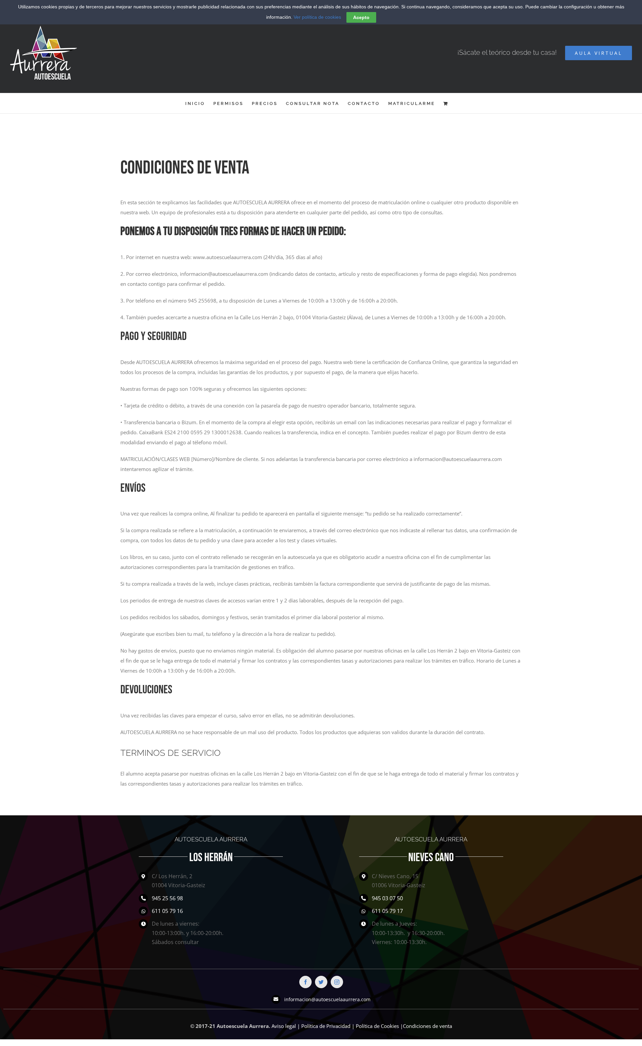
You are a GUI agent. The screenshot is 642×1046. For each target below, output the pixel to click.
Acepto (361, 17)
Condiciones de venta (427, 1026)
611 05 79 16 (167, 911)
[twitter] (321, 982)
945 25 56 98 (167, 898)
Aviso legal (284, 1026)
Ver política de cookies (317, 17)
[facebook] (305, 982)
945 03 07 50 (387, 898)
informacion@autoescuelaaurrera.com (327, 999)
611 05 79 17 (387, 911)
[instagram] (337, 982)
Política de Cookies (377, 1026)
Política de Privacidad (325, 1026)
